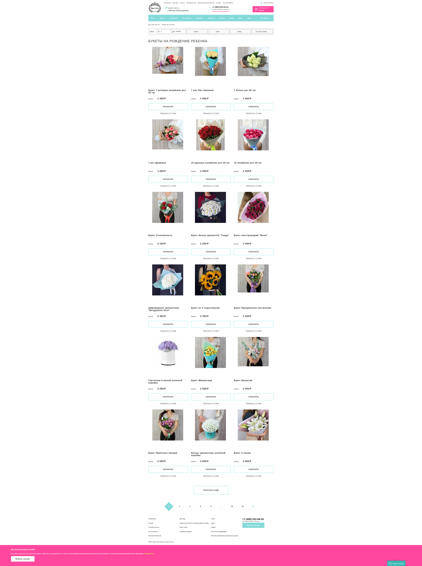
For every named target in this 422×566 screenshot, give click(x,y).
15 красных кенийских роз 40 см (210, 163)
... (221, 506)
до (173, 31)
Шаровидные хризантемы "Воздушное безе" (163, 309)
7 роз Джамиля (157, 163)
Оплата (182, 3)
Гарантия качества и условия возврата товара (194, 523)
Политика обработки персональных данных (224, 536)
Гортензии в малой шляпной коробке (165, 381)
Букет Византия (243, 380)
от (159, 31)
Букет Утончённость (160, 235)
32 (243, 506)
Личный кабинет (268, 3)
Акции (213, 523)
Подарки (199, 18)
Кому (232, 18)
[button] (396, 563)
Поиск (266, 18)
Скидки (213, 527)
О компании (152, 519)
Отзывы (218, 3)
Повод (222, 18)
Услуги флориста (228, 3)
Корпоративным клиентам (206, 3)
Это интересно (153, 531)
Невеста (211, 18)
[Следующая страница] (253, 506)
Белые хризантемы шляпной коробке (208, 454)
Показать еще (211, 490)
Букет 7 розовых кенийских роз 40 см (167, 91)
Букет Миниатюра (201, 380)
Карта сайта (183, 527)
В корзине (174, 18)
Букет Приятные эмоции (162, 453)
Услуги (213, 519)
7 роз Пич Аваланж (202, 90)
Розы (153, 18)
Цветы (162, 18)
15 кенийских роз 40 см (247, 163)
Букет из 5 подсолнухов (205, 308)
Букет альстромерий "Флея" (251, 235)
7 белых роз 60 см (245, 90)
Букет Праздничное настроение (252, 308)
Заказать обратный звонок (221, 11)
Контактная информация (219, 531)
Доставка (175, 3)
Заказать (168, 107)
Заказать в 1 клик (168, 113)
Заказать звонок (253, 525)
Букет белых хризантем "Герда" (210, 235)
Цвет (249, 18)
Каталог (261, 10)
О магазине (167, 3)
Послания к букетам (154, 536)
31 (232, 506)
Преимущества (191, 3)
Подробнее (149, 554)
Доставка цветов (159, 542)
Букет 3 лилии (242, 453)
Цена (241, 18)
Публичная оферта (186, 531)
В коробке (187, 18)
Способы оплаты (153, 527)
